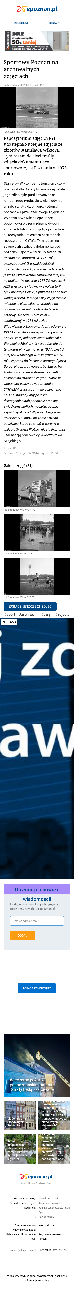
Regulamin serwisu (49, 1234)
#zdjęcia (62, 614)
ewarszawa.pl (45, 1275)
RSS (33, 1238)
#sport (9, 614)
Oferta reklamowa (25, 1225)
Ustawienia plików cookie (21, 1234)
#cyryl (46, 614)
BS (15, 448)
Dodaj (22, 935)
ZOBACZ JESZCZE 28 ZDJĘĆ (30, 606)
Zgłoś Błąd (21, 23)
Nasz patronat (46, 1225)
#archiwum (28, 614)
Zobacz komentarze (37, 988)
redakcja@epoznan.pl (23, 1250)
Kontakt (54, 23)
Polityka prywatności (24, 1229)
